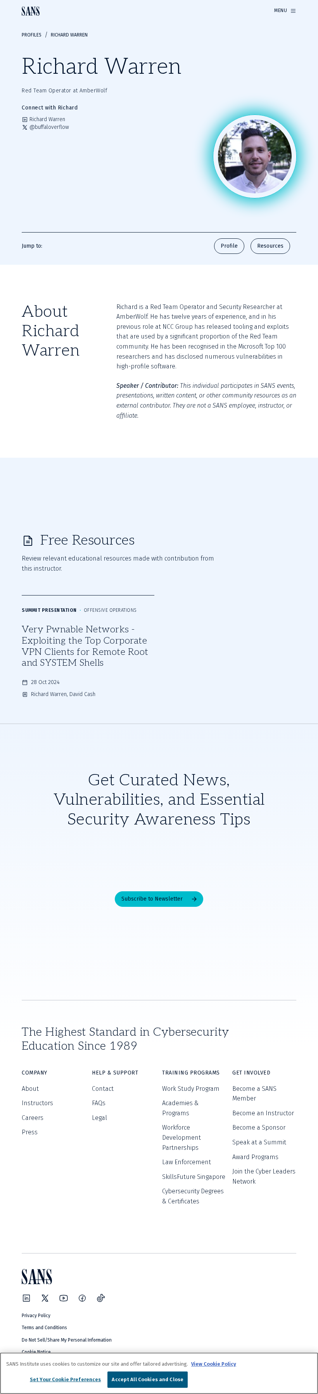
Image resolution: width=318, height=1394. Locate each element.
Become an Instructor (263, 1113)
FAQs (98, 1103)
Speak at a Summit (259, 1142)
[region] (159, 1373)
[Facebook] (82, 1298)
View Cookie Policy (213, 1364)
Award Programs (255, 1157)
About (30, 1088)
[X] (45, 1298)
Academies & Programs (180, 1108)
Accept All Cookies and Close (147, 1379)
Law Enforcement (186, 1162)
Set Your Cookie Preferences (65, 1379)
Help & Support (115, 1072)
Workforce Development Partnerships (181, 1137)
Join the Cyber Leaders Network (264, 1176)
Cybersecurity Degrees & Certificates (193, 1196)
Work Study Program (190, 1088)
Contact (103, 1088)
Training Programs (191, 1072)
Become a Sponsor (258, 1127)
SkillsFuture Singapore (193, 1176)
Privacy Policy (36, 1315)
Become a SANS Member (254, 1093)
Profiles (31, 35)
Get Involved (251, 1072)
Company (34, 1072)
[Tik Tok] (100, 1298)
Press (30, 1132)
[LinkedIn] (26, 1298)
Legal (99, 1117)
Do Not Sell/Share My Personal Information (67, 1340)
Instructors (37, 1103)
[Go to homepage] (31, 11)
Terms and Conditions (44, 1327)
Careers (32, 1117)
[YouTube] (63, 1298)
